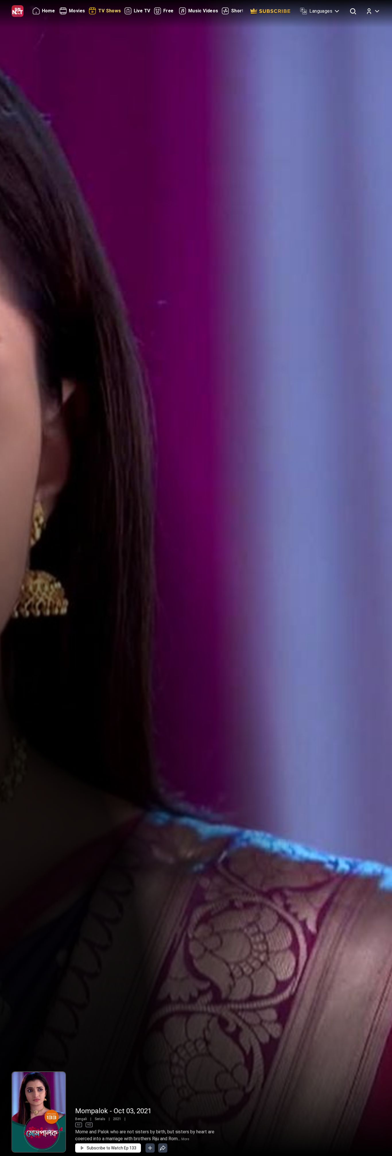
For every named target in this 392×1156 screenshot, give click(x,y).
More (185, 1139)
